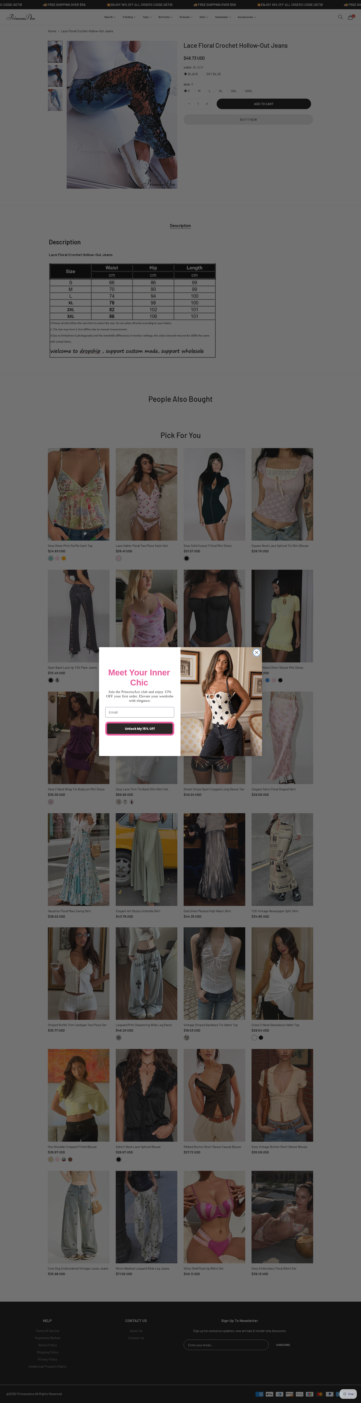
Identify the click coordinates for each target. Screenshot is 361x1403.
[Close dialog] (256, 652)
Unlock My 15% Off (140, 729)
